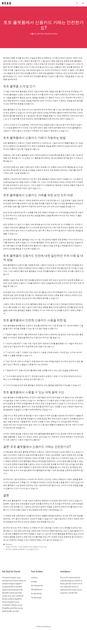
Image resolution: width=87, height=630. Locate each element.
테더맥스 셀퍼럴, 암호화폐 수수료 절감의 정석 (22, 549)
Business (9, 544)
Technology (36, 597)
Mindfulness (36, 589)
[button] (77, 3)
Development (37, 585)
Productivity (36, 593)
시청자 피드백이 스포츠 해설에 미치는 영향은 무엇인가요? (26, 547)
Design (34, 581)
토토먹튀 (30, 346)
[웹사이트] (6, 3)
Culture (34, 577)
